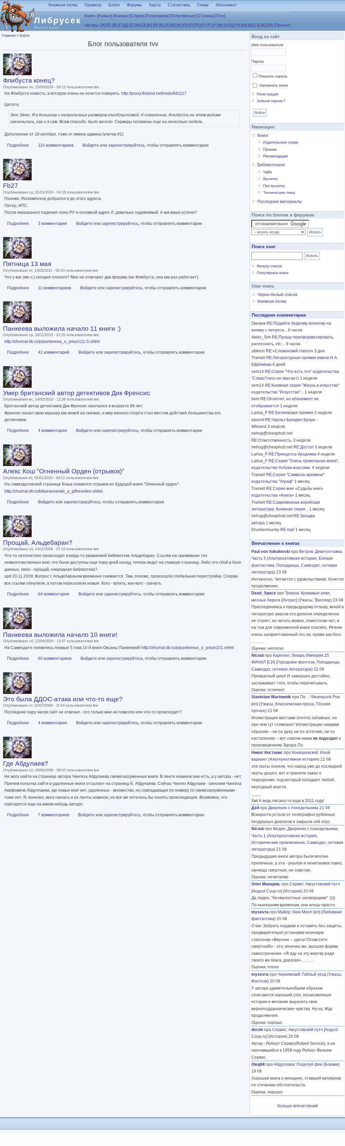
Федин (279, 828)
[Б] (108, 25)
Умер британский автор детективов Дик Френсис (76, 392)
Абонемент (226, 5)
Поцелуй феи (309, 1064)
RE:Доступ (303, 447)
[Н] (179, 25)
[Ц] (231, 25)
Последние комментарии (279, 315)
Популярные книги (272, 273)
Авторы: (92, 25)
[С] (203, 25)
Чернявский (289, 974)
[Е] (131, 25)
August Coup (264, 891)
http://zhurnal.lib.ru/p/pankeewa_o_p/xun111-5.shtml (52, 341)
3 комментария (52, 223)
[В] (114, 25)
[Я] (270, 25)
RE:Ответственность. (271, 440)
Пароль (257, 61)
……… (257, 641)
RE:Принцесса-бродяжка (292, 454)
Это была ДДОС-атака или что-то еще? (63, 699)
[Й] (155, 25)
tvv (96, 87)
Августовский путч (323, 884)
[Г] (120, 25)
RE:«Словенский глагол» (289, 351)
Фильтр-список (269, 266)
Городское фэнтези (296, 662)
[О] (185, 25)
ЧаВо (267, 172)
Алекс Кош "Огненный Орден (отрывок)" (63, 471)
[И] (149, 25)
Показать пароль (272, 76)
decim (257, 1029)
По (304, 697)
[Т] (209, 25)
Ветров (306, 551)
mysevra (260, 912)
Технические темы (279, 192)
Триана (292, 593)
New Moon (302, 912)
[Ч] (238, 25)
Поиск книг (264, 246)
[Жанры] (121, 15)
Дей (255, 807)
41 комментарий (53, 352)
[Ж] (137, 25)
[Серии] (137, 15)
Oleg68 (258, 1064)
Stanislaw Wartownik (271, 697)
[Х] (226, 25)
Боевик (331, 1064)
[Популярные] (182, 15)
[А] (103, 25)
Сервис (296, 884)
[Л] (166, 25)
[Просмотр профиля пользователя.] (17, 73)
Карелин (281, 655)
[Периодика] (156, 15)
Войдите (91, 145)
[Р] (197, 25)
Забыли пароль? (271, 101)
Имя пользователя (267, 45)
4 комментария (52, 430)
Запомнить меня (273, 85)
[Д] (125, 25)
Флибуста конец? (29, 80)
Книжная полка (63, 5)
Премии (270, 149)
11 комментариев (54, 288)
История (292, 891)
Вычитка (270, 179)
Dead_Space (263, 593)
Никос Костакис (267, 752)
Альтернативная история (292, 558)
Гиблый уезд (314, 974)
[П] (191, 25)
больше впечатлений (297, 1106)
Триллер (322, 600)
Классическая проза (294, 704)
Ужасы (306, 600)
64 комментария (53, 594)
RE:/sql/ (287, 529)
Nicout (257, 655)
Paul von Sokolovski (270, 551)
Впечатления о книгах (276, 543)
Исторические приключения (278, 842)
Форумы (134, 5)
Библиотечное (271, 165)
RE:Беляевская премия (291, 412)
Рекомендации (275, 156)
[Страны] (205, 15)
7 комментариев (53, 815)
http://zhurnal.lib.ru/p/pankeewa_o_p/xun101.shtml (188, 647)
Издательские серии (280, 142)
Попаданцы (287, 565)
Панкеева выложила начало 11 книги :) (62, 328)
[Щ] (251, 25)
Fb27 (10, 185)
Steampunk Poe (325, 697)
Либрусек (58, 20)
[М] (173, 25)
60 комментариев (54, 658)
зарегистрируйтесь (126, 145)
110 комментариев (55, 145)
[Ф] (220, 25)
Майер (284, 912)
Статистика (179, 5)
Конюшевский (305, 752)
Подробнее (18, 145)
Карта (155, 5)
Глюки (203, 5)
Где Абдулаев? (25, 763)
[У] (214, 25)
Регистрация (267, 94)
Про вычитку (274, 186)
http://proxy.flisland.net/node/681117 (154, 93)
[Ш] (244, 25)
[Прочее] (282, 25)
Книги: (90, 15)
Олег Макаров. (265, 884)
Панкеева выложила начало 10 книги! (60, 634)
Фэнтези (259, 981)
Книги (262, 135)
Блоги (114, 5)
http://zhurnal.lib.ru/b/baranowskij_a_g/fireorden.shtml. (53, 491)
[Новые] (104, 15)
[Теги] (220, 15)
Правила (93, 5)
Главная (8, 35)
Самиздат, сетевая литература (281, 669)
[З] (144, 25)
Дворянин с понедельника (293, 807)
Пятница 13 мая (27, 263)
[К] (161, 25)
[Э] (257, 25)
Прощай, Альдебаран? (37, 542)
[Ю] (264, 25)
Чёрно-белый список (277, 294)
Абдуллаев (284, 1064)
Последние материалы (279, 201)
